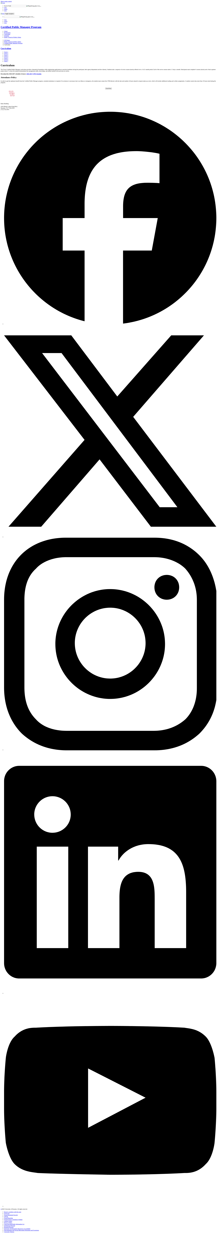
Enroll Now (108, 88)
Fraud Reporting (8, 1218)
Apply (5, 9)
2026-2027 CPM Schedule (33, 74)
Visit (5, 7)
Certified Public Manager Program (21, 27)
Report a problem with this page (12, 1212)
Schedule (6, 36)
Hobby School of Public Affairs (12, 37)
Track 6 (6, 59)
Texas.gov (7, 1213)
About (5, 31)
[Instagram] (110, 750)
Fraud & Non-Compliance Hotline (13, 1219)
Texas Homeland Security (11, 1215)
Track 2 (6, 53)
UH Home (7, 40)
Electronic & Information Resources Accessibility (17, 1228)
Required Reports (8, 1227)
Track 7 (6, 61)
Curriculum (7, 34)
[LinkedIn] (110, 993)
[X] (110, 537)
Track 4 (6, 56)
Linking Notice (8, 1221)
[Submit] (40, 6)
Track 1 (6, 52)
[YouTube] (110, 1206)
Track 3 (6, 55)
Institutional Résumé (9, 1225)
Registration (7, 32)
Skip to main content (6, 1)
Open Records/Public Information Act (14, 1224)
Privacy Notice (8, 1222)
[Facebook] (110, 324)
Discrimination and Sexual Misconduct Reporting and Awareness (21, 1230)
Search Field (7, 6)
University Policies (9, 1232)
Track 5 (6, 58)
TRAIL (6, 1216)
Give (5, 10)
